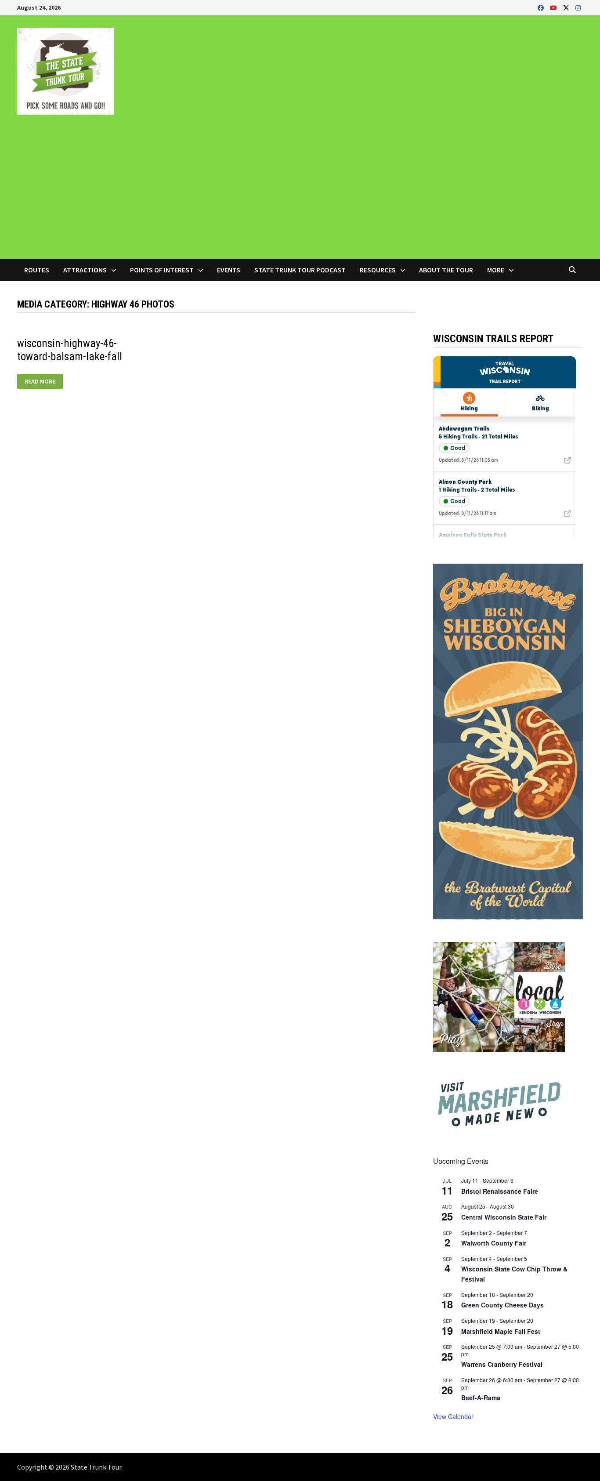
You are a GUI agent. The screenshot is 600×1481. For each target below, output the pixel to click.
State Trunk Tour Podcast (300, 269)
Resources (378, 269)
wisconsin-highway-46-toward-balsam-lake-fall (69, 350)
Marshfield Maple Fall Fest (500, 1331)
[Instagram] (578, 7)
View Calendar (453, 1416)
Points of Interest (162, 269)
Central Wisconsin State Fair (503, 1217)
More (495, 269)
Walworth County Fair (493, 1242)
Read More (41, 381)
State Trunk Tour (96, 1467)
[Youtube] (554, 7)
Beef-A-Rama (480, 1397)
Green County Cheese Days (502, 1304)
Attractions (85, 269)
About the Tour (446, 269)
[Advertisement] (300, 192)
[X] (567, 7)
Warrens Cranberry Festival (501, 1364)
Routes (36, 269)
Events (228, 269)
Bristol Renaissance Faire (499, 1191)
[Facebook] (541, 7)
